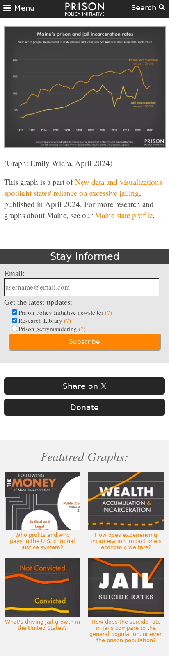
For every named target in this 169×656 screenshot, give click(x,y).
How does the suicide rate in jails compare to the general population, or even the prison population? (126, 631)
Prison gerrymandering (52, 329)
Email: (14, 273)
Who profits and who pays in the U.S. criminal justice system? (42, 541)
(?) (108, 312)
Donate (84, 407)
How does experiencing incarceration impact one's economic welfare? (126, 541)
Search (145, 7)
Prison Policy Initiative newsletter (65, 312)
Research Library (44, 320)
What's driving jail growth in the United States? (42, 625)
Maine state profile (124, 215)
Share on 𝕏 (85, 385)
